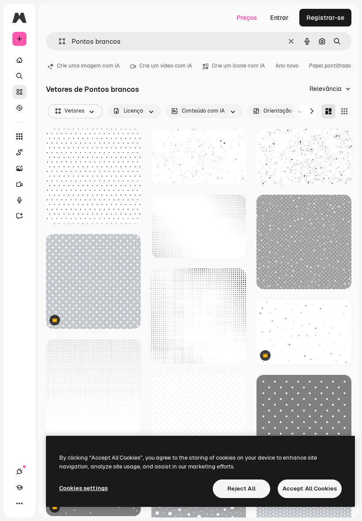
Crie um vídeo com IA (166, 65)
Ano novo (286, 65)
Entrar (279, 18)
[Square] (344, 111)
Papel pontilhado (330, 65)
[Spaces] (19, 152)
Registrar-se (325, 18)
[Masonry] (328, 111)
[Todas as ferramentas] (19, 136)
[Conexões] (19, 471)
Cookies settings (83, 488)
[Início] (19, 60)
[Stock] (19, 92)
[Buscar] (19, 76)
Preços (247, 18)
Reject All (241, 488)
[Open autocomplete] (58, 41)
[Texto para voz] (19, 200)
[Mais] (19, 503)
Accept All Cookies (310, 488)
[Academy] (19, 487)
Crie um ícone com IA (238, 65)
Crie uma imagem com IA (88, 65)
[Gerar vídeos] (19, 184)
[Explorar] (19, 108)
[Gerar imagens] (19, 168)
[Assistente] (19, 216)
